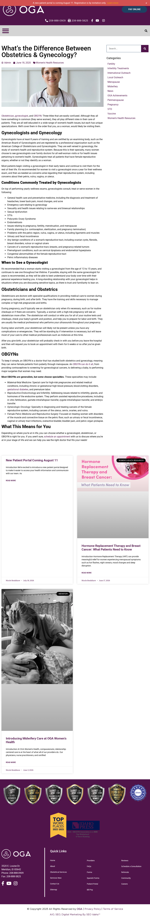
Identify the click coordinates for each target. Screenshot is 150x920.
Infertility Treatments (118, 68)
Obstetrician (7, 115)
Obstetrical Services (58, 872)
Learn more (112, 3)
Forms (89, 872)
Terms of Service (113, 909)
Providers (91, 860)
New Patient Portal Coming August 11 (32, 460)
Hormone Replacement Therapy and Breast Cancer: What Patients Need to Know (111, 547)
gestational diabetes (17, 389)
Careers (124, 884)
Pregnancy (113, 104)
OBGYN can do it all (83, 364)
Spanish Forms (93, 878)
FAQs (89, 866)
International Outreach (119, 73)
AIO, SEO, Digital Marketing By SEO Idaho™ (75, 914)
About (52, 866)
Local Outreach (115, 77)
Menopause (114, 82)
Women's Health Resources (121, 118)
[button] (5, 30)
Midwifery (113, 86)
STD (110, 109)
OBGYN (37, 115)
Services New (56, 878)
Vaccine (112, 113)
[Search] (145, 48)
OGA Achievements (117, 95)
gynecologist (21, 115)
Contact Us (54, 884)
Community (126, 878)
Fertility (111, 63)
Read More (11, 481)
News (110, 91)
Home (52, 860)
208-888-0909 (16, 873)
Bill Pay (90, 890)
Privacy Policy (93, 909)
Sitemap (53, 889)
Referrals (125, 872)
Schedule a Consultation (131, 866)
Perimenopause (116, 100)
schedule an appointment (57, 436)
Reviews (124, 860)
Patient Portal (92, 884)
